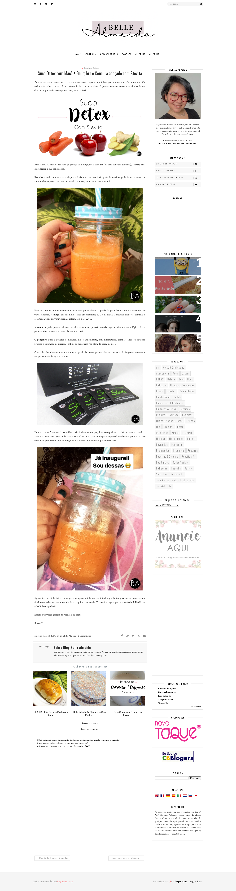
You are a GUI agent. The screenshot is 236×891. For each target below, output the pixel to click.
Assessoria (162, 373)
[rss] (57, 4)
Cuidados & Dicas (166, 409)
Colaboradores (109, 54)
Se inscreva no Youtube (169, 177)
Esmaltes (187, 415)
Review (188, 468)
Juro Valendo (164, 695)
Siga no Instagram (166, 164)
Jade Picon (162, 433)
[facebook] (40, 4)
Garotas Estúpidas (166, 692)
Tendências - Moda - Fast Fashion (175, 480)
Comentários (84, 635)
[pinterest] (46, 4)
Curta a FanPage (165, 171)
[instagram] (35, 4)
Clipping (140, 54)
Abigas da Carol (166, 699)
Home (78, 54)
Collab (177, 397)
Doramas (185, 409)
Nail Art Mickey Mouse (171, 300)
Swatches (161, 474)
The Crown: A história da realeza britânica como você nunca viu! (175, 323)
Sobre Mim (90, 54)
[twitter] (52, 4)
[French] (163, 795)
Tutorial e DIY (163, 486)
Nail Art (191, 439)
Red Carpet (162, 462)
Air (158, 367)
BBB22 (160, 379)
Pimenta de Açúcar (167, 688)
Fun (158, 427)
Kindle (175, 433)
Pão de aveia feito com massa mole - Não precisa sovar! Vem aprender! (176, 285)
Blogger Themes (196, 881)
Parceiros (177, 445)
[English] (157, 795)
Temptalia (163, 703)
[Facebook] (122, 635)
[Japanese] (196, 795)
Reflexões (162, 468)
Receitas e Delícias (91, 68)
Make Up (161, 439)
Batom (185, 373)
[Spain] (174, 795)
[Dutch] (185, 795)
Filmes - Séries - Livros (169, 421)
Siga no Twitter (165, 184)
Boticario (161, 385)
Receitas (193, 450)
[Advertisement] (90, 826)
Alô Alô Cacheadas (173, 367)
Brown (159, 391)
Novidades (162, 445)
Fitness (191, 421)
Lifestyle (188, 433)
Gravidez (169, 427)
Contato (126, 54)
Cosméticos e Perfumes (170, 403)
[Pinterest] (138, 635)
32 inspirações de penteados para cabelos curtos (175, 340)
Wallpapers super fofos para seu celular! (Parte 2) (175, 263)
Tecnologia (177, 474)
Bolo (181, 379)
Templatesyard (181, 881)
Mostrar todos (196, 706)
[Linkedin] (144, 635)
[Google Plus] (127, 635)
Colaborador (163, 397)
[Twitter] (133, 635)
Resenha (176, 468)
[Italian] (179, 795)
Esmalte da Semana (167, 415)
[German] (168, 795)
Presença (178, 450)
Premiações (163, 450)
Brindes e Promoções (182, 385)
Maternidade (176, 439)
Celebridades (187, 391)
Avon (175, 373)
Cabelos (171, 391)
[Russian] (191, 795)
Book (190, 379)
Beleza (171, 379)
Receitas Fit (189, 456)
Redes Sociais (181, 462)
